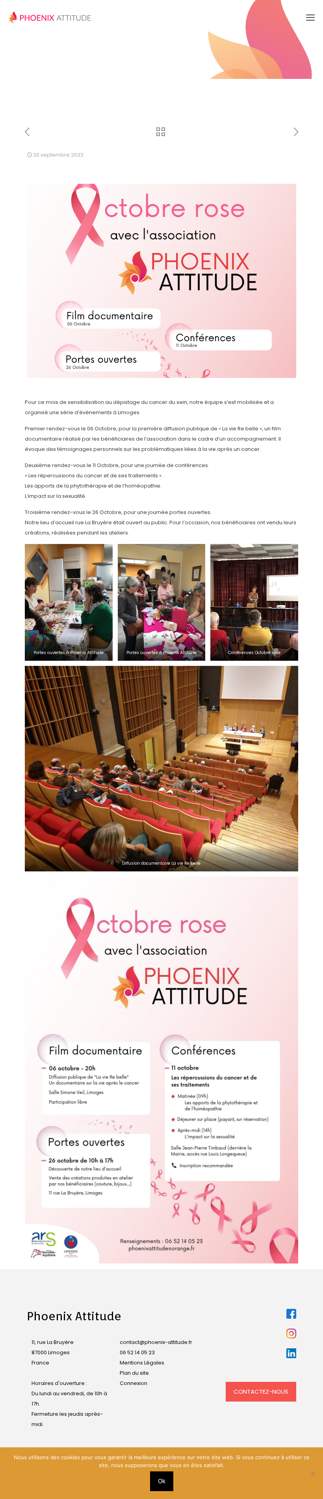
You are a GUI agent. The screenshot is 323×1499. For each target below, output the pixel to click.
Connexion (133, 1383)
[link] (291, 1314)
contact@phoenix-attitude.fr (156, 1342)
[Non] (313, 1473)
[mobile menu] (310, 17)
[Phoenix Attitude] (50, 18)
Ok (161, 1481)
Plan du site (134, 1373)
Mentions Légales (142, 1362)
